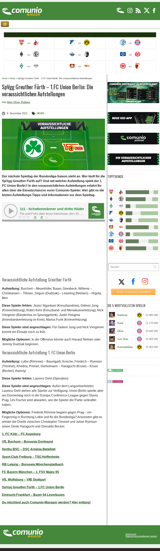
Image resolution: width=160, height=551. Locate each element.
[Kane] (112, 323)
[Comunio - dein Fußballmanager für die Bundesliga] (120, 12)
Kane (120, 323)
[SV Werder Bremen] (111, 205)
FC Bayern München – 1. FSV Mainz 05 (30, 472)
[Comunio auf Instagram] (130, 12)
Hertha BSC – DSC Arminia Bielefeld (28, 449)
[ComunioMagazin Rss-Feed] (138, 12)
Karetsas (122, 315)
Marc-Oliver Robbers (18, 102)
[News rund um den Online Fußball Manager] (22, 10)
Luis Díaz (122, 339)
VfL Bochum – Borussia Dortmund (27, 441)
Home (5, 78)
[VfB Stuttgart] (111, 191)
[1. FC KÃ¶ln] (121, 191)
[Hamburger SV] (111, 241)
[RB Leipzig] (121, 205)
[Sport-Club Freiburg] (121, 220)
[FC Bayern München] (139, 323)
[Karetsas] (112, 315)
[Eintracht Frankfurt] (111, 248)
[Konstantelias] (112, 347)
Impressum (130, 534)
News (12, 78)
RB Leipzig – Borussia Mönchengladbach (32, 464)
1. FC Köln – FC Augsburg (21, 434)
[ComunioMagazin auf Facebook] (154, 12)
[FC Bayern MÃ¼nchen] (121, 234)
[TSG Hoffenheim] (111, 212)
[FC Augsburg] (121, 248)
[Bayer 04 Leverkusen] (111, 227)
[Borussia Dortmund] (121, 212)
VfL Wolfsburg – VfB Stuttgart (24, 479)
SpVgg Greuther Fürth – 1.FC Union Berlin (33, 487)
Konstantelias (125, 347)
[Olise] (112, 331)
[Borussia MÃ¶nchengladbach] (111, 198)
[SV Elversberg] (121, 198)
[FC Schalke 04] (111, 234)
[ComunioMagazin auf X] (147, 12)
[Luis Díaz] (112, 339)
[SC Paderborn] (111, 220)
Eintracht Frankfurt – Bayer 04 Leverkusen (33, 494)
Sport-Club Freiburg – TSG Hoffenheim (30, 456)
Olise (120, 331)
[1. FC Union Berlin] (121, 227)
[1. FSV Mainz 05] (121, 241)
